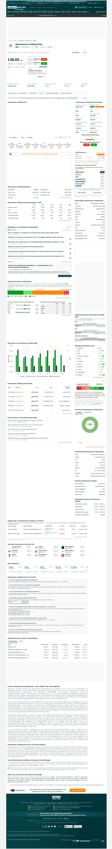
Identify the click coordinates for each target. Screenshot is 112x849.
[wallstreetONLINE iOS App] (68, 827)
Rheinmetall (81, 372)
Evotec (79, 369)
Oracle (57, 780)
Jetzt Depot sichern (33, 814)
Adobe (26, 782)
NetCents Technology (81, 777)
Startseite (10, 40)
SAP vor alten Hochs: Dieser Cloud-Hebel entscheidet (22, 429)
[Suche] (55, 7)
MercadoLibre (42, 554)
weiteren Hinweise (95, 404)
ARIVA (46, 831)
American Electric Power (26, 426)
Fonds (35, 12)
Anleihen (44, 12)
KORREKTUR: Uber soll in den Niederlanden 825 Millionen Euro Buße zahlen (28, 438)
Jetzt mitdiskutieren (65, 276)
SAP (23, 431)
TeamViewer (24, 435)
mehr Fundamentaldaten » (65, 220)
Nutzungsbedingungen (72, 822)
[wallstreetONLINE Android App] (78, 827)
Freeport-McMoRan (22, 422)
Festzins (74, 12)
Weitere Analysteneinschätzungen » (63, 297)
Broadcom (68, 554)
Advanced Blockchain (14, 778)
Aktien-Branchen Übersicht (50, 818)
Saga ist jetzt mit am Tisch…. (30, 15)
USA (103, 227)
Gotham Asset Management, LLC (32, 529)
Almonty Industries (83, 356)
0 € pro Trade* (100, 154)
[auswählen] (56, 137)
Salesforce (15, 550)
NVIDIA (40, 546)
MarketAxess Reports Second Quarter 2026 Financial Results (25, 246)
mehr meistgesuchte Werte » (99, 377)
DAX (79, 353)
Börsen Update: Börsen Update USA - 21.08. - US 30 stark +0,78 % (25, 424)
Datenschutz (50, 822)
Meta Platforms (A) (70, 550)
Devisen (68, 12)
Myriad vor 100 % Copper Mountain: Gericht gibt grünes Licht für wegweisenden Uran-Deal (45, 98)
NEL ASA (58, 567)
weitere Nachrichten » (66, 229)
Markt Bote (15, 234)
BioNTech (80, 367)
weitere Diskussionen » (66, 261)
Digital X (62, 780)
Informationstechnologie (98, 225)
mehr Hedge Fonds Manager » (81, 536)
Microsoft (62, 777)
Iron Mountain (99, 326)
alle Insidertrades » (67, 413)
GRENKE (82, 778)
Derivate (50, 12)
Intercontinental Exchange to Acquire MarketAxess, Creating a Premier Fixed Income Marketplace (36, 251)
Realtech (52, 778)
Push (22, 137)
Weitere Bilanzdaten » (66, 315)
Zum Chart (51, 619)
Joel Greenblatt (12, 529)
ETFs (39, 12)
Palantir (53, 777)
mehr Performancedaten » (65, 197)
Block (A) (58, 778)
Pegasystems (78, 340)
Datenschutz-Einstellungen (60, 822)
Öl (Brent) (80, 361)
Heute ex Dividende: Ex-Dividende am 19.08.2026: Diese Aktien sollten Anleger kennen (33, 233)
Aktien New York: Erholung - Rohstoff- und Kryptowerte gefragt (25, 420)
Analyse (30, 137)
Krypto (63, 12)
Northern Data (12, 782)
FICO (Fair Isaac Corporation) (100, 333)
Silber (79, 358)
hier (28, 632)
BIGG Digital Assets (37, 780)
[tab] (48, 581)
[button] (22, 579)
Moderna (80, 375)
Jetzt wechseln (97, 192)
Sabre (76, 326)
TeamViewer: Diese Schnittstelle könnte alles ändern (22, 433)
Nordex (11, 567)
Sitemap (60, 818)
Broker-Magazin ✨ (83, 12)
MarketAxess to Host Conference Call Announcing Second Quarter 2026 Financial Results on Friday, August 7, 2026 (36, 256)
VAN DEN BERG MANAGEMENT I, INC (34, 533)
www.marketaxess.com (98, 473)
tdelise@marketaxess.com (98, 476)
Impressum (37, 822)
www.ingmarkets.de (99, 402)
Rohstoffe (57, 12)
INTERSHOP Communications (70, 778)
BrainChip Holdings (36, 778)
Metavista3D (20, 782)
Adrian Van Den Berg (14, 533)
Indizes (30, 12)
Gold (79, 350)
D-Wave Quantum (25, 778)
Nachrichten (23, 12)
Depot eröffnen (82, 192)
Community (15, 12)
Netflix (14, 554)
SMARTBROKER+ (75, 807)
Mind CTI (101, 340)
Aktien (9, 12)
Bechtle (28, 780)
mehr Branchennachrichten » (65, 442)
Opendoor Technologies (73, 780)
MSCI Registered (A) (71, 546)
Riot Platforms (20, 780)
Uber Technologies (22, 439)
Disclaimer (43, 822)
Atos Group (46, 778)
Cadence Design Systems (19, 546)
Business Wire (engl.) (18, 239)
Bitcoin (79, 364)
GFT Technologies (49, 780)
